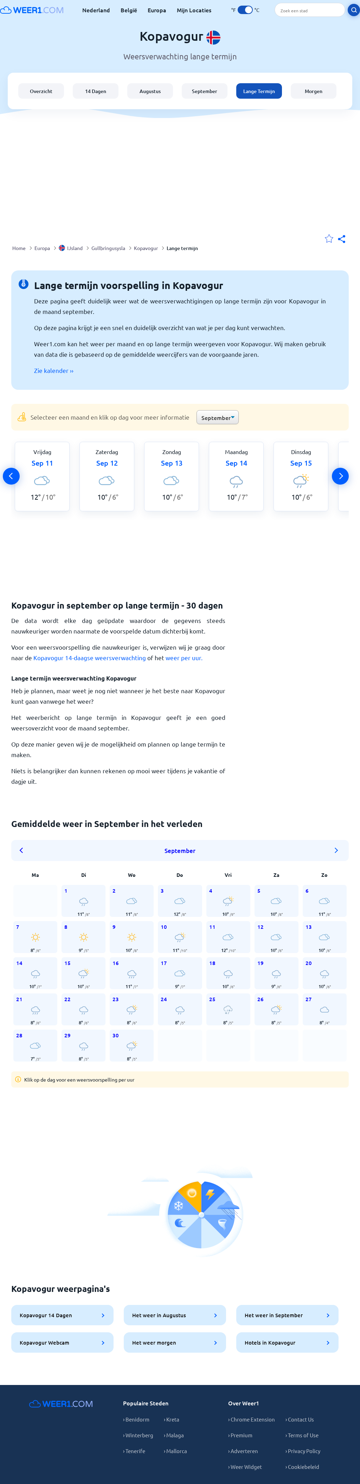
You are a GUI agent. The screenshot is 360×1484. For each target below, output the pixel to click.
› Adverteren (243, 1450)
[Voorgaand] (11, 476)
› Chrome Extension (251, 1419)
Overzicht (41, 91)
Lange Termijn (259, 91)
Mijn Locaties (194, 10)
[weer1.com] (31, 10)
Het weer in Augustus (159, 1315)
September (204, 91)
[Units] (245, 10)
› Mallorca (175, 1450)
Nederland (96, 10)
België (129, 10)
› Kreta (171, 1419)
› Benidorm (136, 1419)
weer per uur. (184, 657)
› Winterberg (138, 1435)
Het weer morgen (154, 1342)
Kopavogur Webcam (44, 1342)
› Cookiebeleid (302, 1466)
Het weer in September (274, 1315)
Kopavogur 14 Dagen (46, 1315)
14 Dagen (95, 91)
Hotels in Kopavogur (270, 1342)
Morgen (313, 91)
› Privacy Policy (302, 1450)
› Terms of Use (302, 1435)
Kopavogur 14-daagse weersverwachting (89, 657)
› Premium (240, 1435)
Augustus (150, 91)
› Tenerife (134, 1450)
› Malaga (174, 1435)
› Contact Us (299, 1419)
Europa (157, 10)
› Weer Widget (245, 1466)
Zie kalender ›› (53, 370)
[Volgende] (340, 476)
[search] (354, 10)
